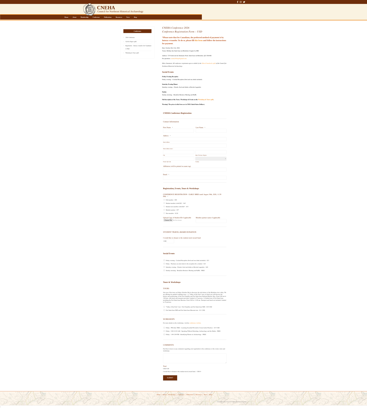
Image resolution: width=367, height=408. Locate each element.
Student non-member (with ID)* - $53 (177, 206)
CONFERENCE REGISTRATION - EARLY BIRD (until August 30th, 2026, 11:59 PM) (192, 195)
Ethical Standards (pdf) (209, 63)
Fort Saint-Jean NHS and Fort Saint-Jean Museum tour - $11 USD (185, 310)
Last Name (199, 127)
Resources (119, 17)
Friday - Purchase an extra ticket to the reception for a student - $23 (186, 264)
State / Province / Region (201, 155)
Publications (108, 17)
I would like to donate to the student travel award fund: (182, 238)
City (164, 155)
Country (197, 161)
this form (199, 40)
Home (66, 17)
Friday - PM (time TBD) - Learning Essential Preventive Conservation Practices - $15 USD (193, 328)
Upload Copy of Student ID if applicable (177, 217)
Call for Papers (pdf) (131, 41)
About (74, 17)
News (128, 17)
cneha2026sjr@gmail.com (179, 58)
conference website (195, 323)
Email (165, 174)
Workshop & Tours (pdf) (206, 99)
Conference (96, 17)
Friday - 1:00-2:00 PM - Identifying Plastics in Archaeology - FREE (186, 334)
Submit (170, 378)
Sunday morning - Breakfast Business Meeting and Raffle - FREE (185, 270)
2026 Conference (130, 37)
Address (166, 135)
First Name (167, 127)
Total (164, 366)
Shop (135, 17)
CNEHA (106, 7)
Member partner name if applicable (208, 217)
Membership (84, 17)
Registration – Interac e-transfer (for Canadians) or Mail (138, 47)
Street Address (166, 142)
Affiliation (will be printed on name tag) (177, 166)
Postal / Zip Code (167, 161)
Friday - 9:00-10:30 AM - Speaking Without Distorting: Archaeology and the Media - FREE (193, 331)
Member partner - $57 (172, 210)
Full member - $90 (171, 200)
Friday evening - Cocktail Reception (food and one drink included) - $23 (187, 260)
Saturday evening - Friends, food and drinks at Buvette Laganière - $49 (187, 267)
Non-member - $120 (172, 213)
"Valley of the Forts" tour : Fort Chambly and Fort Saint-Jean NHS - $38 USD (189, 307)
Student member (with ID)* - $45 (176, 203)
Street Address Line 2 (168, 148)
